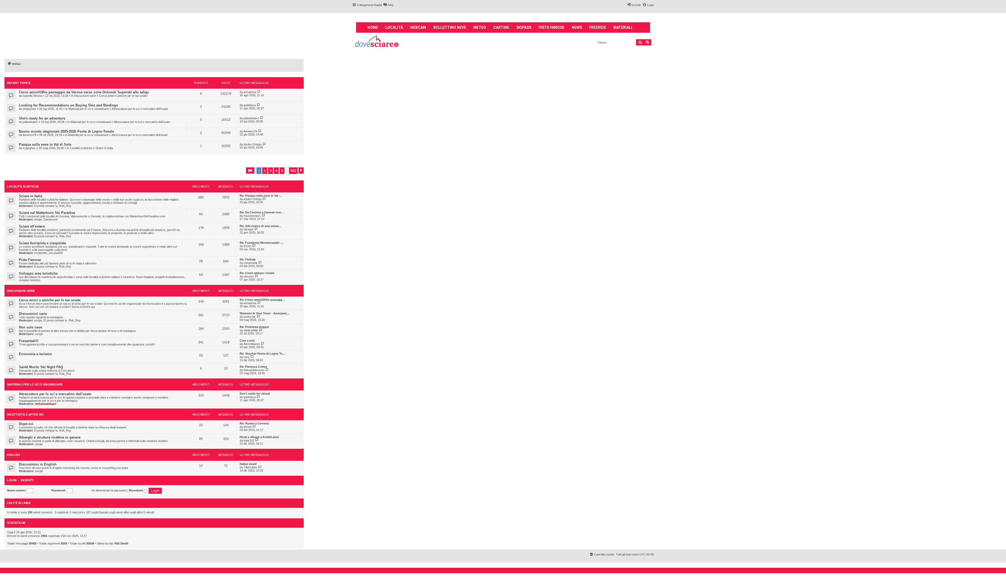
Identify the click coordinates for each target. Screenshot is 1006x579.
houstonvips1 (252, 215)
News (577, 27)
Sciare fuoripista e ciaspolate (42, 243)
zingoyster (29, 108)
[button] (250, 170)
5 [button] (282, 170)
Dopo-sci (26, 424)
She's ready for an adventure (42, 118)
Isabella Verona (32, 95)
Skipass (523, 27)
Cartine (501, 27)
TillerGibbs (250, 467)
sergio (38, 219)
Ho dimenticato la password (109, 490)
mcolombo (40, 252)
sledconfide (251, 330)
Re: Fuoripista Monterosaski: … (261, 242)
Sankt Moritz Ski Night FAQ (41, 367)
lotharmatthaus (45, 403)
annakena (250, 92)
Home (373, 27)
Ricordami (136, 490)
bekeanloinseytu (254, 370)
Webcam (418, 27)
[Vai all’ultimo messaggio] (259, 92)
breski (248, 426)
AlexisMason (252, 343)
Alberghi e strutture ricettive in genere (49, 437)
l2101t (247, 246)
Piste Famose (30, 260)
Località (394, 27)
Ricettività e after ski (25, 414)
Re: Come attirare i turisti (257, 273)
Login (12, 480)
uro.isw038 (56, 252)
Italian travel (248, 464)
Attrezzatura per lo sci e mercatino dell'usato (140, 108)
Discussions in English (38, 464)
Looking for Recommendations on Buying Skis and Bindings (68, 105)
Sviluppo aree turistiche (38, 273)
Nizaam (248, 229)
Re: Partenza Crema (253, 366)
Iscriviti (27, 480)
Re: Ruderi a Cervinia (254, 423)
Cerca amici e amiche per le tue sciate (123, 95)
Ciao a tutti (247, 340)
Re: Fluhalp (248, 259)
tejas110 (249, 440)
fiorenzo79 (29, 135)
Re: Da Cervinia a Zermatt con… (262, 212)
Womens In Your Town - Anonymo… (265, 313)
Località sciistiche (81, 148)
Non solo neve (30, 327)
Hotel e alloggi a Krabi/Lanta (259, 437)
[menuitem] (388, 5)
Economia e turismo (35, 354)
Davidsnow (50, 219)
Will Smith (121, 543)
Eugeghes (29, 148)
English (13, 454)
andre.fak (250, 316)
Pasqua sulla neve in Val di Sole (45, 144)
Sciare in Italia (104, 148)
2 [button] (265, 170)
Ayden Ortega (252, 144)
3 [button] (270, 170)
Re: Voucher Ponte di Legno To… (263, 353)
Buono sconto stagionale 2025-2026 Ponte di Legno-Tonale (66, 131)
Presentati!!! (28, 341)
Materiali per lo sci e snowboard (88, 108)
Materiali (622, 27)
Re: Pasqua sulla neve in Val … (261, 195)
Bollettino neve (449, 27)
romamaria (250, 262)
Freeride (597, 27)
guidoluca (250, 105)
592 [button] (293, 170)
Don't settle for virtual (255, 393)
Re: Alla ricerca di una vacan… (261, 226)
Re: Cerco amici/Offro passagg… (262, 299)
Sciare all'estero (32, 226)
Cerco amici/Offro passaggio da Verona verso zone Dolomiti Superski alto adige (84, 92)
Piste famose (551, 27)
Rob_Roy (65, 205)
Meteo (479, 27)
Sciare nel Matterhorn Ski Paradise (47, 213)
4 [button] (276, 170)
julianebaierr (30, 121)
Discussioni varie (85, 95)
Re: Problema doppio (254, 326)
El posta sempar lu (46, 205)
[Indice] (377, 42)
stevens (249, 276)
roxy (246, 357)
